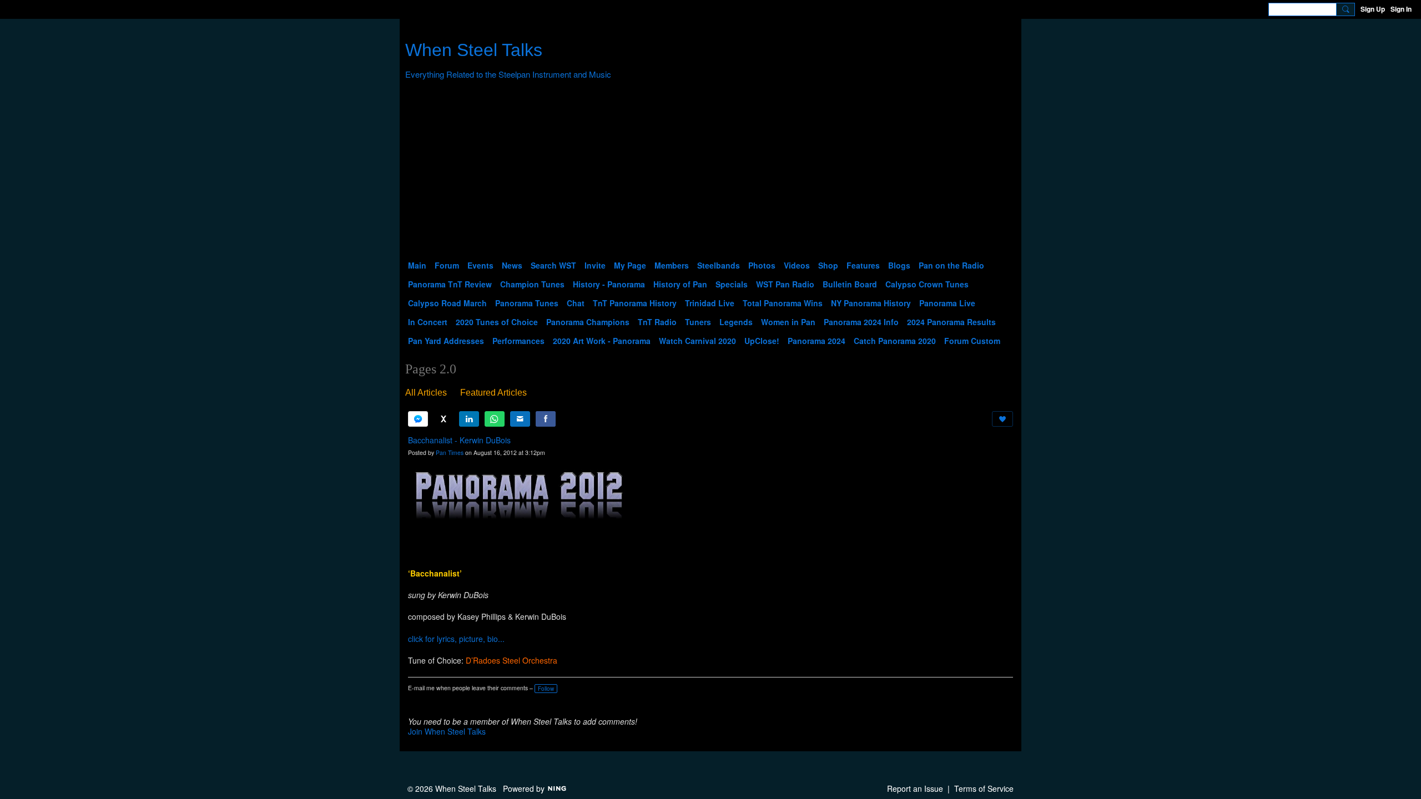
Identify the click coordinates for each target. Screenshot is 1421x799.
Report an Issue (915, 788)
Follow (546, 688)
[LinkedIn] (469, 419)
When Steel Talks (473, 50)
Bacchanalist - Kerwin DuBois (459, 440)
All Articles (426, 392)
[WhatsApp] (495, 419)
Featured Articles (493, 392)
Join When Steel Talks (447, 731)
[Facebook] (546, 419)
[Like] (1002, 419)
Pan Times (449, 452)
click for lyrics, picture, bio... (456, 638)
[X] (443, 419)
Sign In (1401, 9)
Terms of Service (984, 788)
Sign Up (1372, 9)
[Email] (520, 419)
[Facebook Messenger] (418, 419)
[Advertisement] (710, 172)
